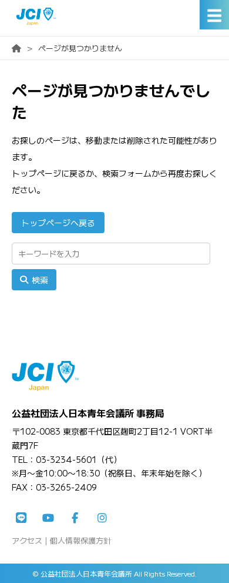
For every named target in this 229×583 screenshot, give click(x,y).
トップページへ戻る (58, 222)
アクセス (27, 540)
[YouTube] (48, 518)
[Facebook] (75, 518)
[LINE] (21, 518)
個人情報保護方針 (80, 540)
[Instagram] (102, 518)
